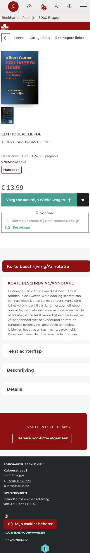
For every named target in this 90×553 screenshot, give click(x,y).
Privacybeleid (16, 539)
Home (19, 38)
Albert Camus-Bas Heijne (25, 142)
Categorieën (40, 38)
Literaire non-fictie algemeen (42, 438)
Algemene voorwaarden (25, 532)
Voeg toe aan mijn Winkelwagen (35, 200)
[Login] (56, 7)
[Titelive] (45, 548)
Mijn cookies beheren (34, 524)
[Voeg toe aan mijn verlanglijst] (83, 199)
